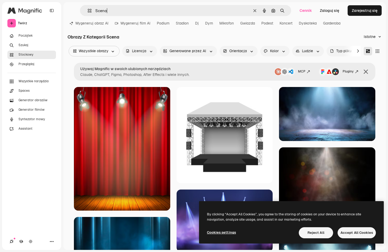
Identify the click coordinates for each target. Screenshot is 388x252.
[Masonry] (368, 51)
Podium (163, 23)
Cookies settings (221, 232)
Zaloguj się (329, 10)
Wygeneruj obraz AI (91, 23)
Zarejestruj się (364, 10)
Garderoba (331, 23)
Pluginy (348, 71)
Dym (209, 23)
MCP (301, 71)
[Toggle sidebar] (52, 10)
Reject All (315, 232)
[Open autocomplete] (87, 11)
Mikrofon (226, 23)
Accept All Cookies (356, 232)
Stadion (182, 23)
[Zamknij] (366, 72)
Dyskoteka (308, 23)
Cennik (306, 10)
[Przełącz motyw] (30, 241)
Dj (197, 23)
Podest (267, 23)
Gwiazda (247, 23)
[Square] (377, 51)
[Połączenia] (11, 241)
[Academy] (21, 241)
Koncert (286, 23)
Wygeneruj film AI (135, 23)
